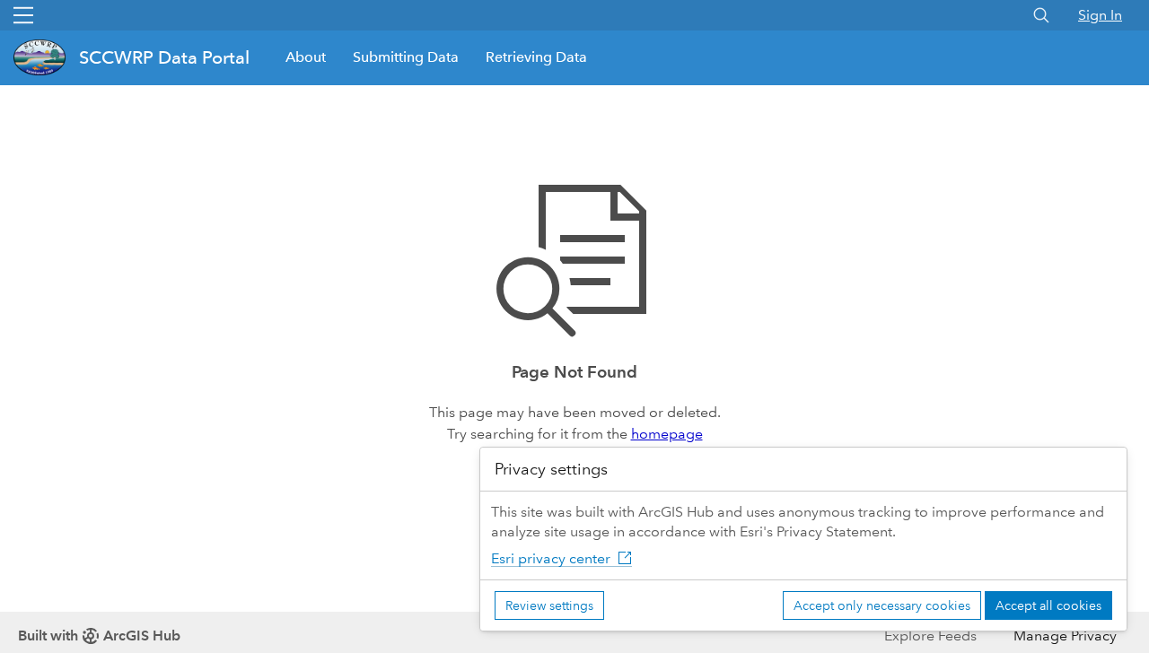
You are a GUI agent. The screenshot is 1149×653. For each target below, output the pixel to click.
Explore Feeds (930, 635)
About (305, 56)
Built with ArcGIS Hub (99, 635)
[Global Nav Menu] (23, 15)
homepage (667, 433)
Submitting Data (406, 56)
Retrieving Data (536, 56)
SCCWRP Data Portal (164, 57)
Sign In (1100, 14)
